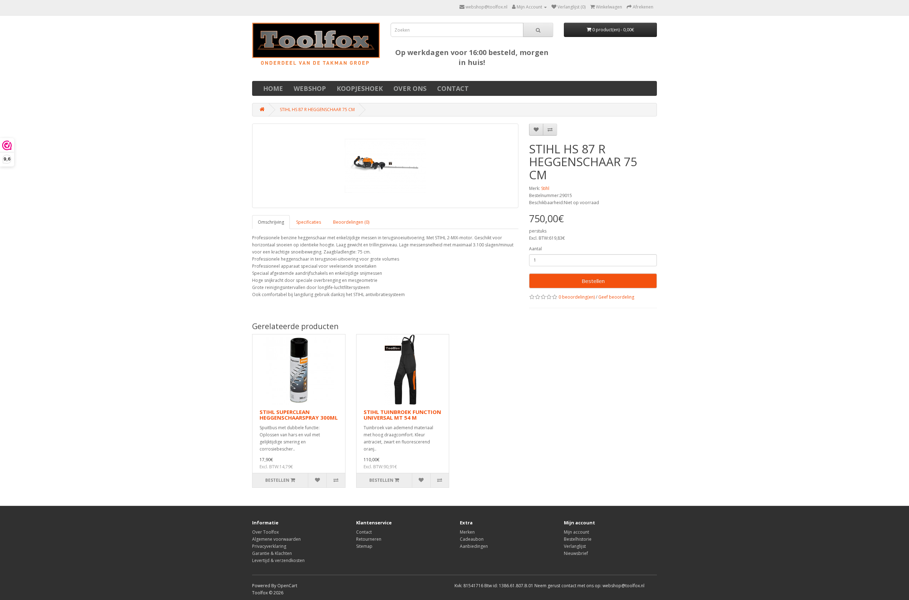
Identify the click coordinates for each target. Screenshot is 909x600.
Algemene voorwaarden (276, 539)
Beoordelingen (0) (351, 222)
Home (273, 88)
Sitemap (364, 546)
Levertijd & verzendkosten (278, 560)
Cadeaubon (472, 539)
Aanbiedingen (474, 546)
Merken (467, 532)
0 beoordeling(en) (577, 297)
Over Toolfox (265, 532)
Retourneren (368, 539)
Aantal (535, 249)
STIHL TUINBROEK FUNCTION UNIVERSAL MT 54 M (402, 414)
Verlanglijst (575, 546)
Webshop (310, 88)
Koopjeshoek (360, 88)
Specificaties (308, 222)
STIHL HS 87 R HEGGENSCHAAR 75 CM (317, 110)
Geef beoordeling (616, 297)
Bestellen (593, 280)
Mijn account (576, 532)
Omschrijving (271, 222)
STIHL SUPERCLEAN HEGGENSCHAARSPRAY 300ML (299, 414)
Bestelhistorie (578, 539)
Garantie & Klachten (272, 553)
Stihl (545, 188)
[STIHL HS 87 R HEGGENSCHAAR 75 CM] (385, 166)
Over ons (409, 88)
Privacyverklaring (269, 546)
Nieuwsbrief (576, 553)
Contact (453, 88)
